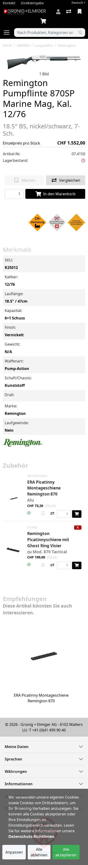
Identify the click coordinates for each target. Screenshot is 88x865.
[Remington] (23, 442)
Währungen (16, 771)
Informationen (19, 783)
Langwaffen (43, 45)
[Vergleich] (69, 11)
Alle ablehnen (39, 852)
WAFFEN (23, 45)
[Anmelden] (58, 11)
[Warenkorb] (44, 21)
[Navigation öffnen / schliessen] (8, 32)
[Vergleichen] (52, 513)
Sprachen (13, 759)
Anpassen (14, 852)
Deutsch (77, 3)
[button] (83, 160)
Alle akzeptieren (66, 852)
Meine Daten (17, 746)
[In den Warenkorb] (76, 514)
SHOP (7, 45)
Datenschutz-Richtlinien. (31, 836)
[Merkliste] (80, 11)
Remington (67, 45)
